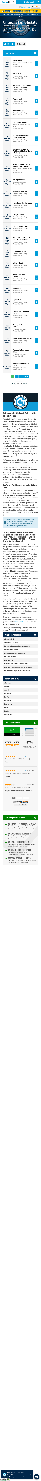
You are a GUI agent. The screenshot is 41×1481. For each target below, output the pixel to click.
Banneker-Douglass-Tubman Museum (17, 646)
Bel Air (6, 697)
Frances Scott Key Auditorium (14, 653)
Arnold (6, 690)
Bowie (6, 707)
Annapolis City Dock (11, 642)
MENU (39, 2)
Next (26, 376)
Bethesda (7, 700)
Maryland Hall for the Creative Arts (16, 664)
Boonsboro (8, 704)
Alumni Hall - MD (10, 639)
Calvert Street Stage (11, 650)
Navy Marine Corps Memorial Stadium (17, 671)
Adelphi (7, 686)
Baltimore (7, 693)
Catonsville (8, 714)
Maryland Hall (9, 660)
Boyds (6, 711)
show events (19, 383)
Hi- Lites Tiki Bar (10, 657)
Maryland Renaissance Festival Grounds (18, 667)
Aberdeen (7, 683)
